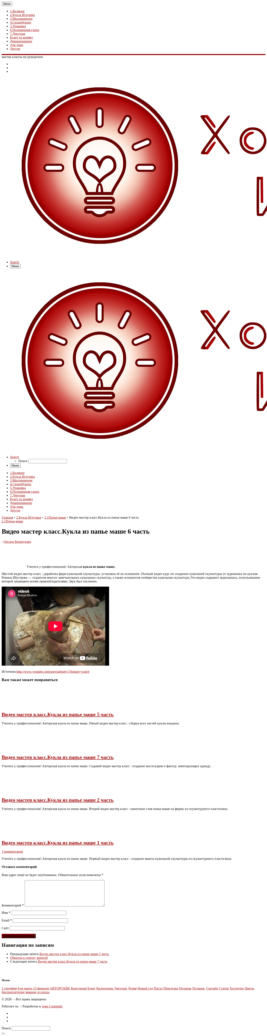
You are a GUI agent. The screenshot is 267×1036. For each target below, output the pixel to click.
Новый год (145, 988)
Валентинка (104, 988)
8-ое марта (25, 988)
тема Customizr (52, 1006)
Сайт (5, 928)
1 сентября (9, 988)
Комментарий (13, 905)
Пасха (158, 988)
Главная (7, 517)
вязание (31, 992)
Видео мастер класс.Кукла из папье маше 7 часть (58, 757)
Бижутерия (79, 988)
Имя (6, 912)
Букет (91, 988)
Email (7, 920)
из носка (43, 992)
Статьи (224, 988)
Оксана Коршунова (17, 541)
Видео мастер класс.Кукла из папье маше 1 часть (58, 842)
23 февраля (41, 988)
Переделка (170, 988)
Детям (132, 988)
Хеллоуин (237, 988)
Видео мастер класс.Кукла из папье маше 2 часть (58, 800)
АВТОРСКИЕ (60, 988)
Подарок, (198, 988)
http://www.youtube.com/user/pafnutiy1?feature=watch (53, 671)
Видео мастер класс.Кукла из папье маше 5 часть (58, 714)
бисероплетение (13, 992)
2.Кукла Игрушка (28, 517)
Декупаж (120, 988)
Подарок (185, 988)
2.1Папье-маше (55, 517)
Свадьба (212, 988)
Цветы (249, 988)
